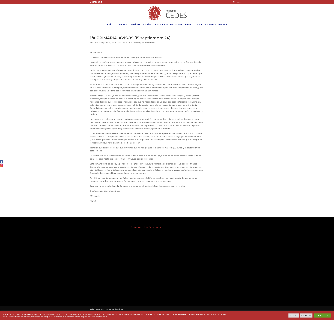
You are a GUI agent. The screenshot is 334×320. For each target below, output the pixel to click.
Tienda (198, 24)
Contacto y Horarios (215, 24)
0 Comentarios (149, 42)
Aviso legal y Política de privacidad (107, 309)
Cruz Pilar (98, 42)
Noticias (147, 24)
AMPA (188, 24)
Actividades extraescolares (168, 24)
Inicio (109, 24)
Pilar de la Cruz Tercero (129, 42)
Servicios (135, 24)
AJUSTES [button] (294, 315)
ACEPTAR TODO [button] (322, 315)
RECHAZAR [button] (306, 315)
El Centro (120, 24)
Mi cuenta (237, 2)
